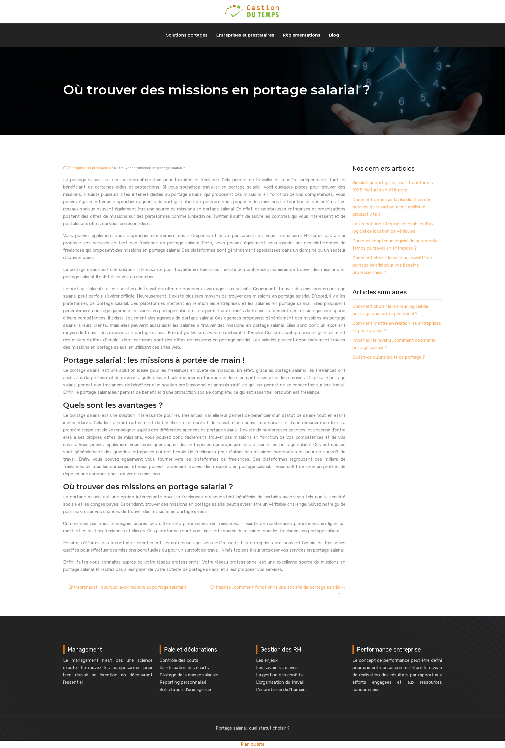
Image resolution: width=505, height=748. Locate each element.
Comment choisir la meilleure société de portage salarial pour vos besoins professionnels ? (392, 265)
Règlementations (301, 35)
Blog (334, 35)
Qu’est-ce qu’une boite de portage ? (388, 357)
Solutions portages (186, 35)
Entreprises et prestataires (245, 35)
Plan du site (252, 744)
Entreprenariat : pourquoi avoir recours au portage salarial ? (127, 587)
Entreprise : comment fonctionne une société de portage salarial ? (275, 591)
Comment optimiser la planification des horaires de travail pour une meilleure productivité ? (391, 207)
